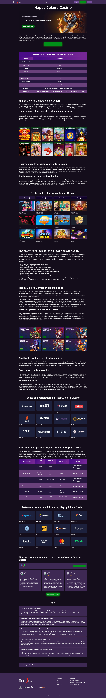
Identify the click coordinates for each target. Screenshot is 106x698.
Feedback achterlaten (79, 566)
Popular (26, 197)
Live (43, 197)
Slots (78, 197)
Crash (60, 197)
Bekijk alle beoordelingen (53, 594)
